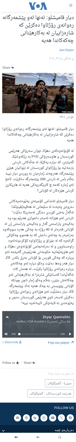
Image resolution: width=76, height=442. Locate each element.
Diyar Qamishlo (56, 317)
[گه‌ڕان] (59, 437)
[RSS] (35, 417)
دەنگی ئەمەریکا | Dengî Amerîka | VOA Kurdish (36, 322)
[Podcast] (26, 417)
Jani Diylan (66, 50)
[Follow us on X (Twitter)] (61, 417)
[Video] (16, 437)
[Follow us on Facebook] (70, 417)
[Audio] (38, 437)
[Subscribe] (17, 417)
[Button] (8, 68)
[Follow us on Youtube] (52, 417)
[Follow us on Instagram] (43, 417)
